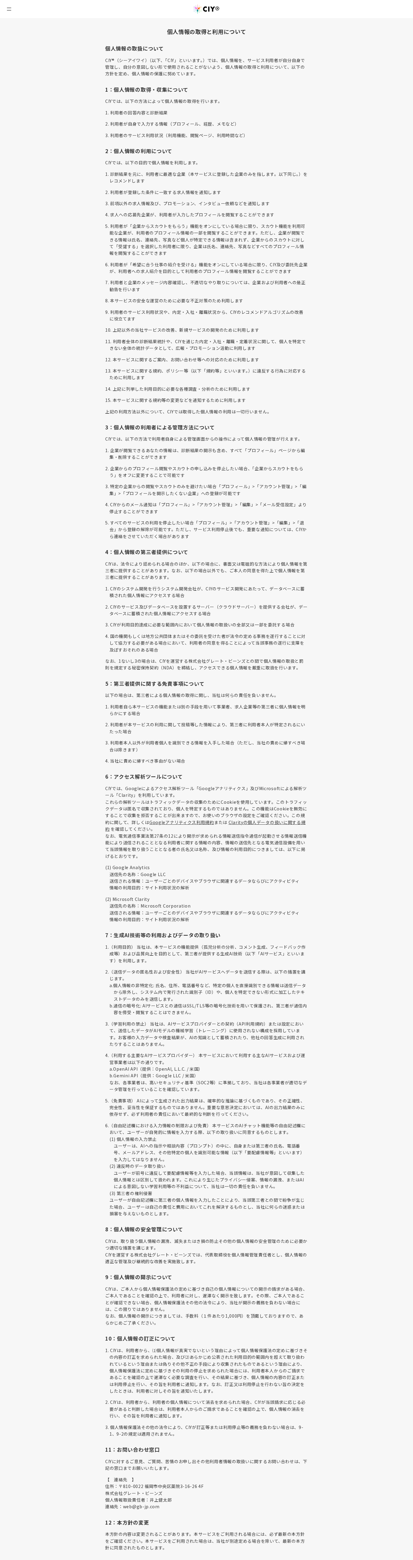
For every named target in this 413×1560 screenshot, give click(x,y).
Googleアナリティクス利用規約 (181, 822)
